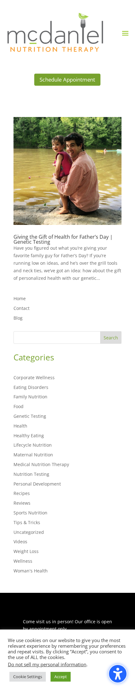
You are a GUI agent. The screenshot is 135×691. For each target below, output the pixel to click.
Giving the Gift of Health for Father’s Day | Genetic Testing (63, 239)
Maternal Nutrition (33, 455)
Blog (18, 318)
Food (19, 406)
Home (20, 298)
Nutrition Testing (31, 474)
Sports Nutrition (30, 513)
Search (111, 338)
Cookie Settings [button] (27, 676)
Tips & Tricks (27, 522)
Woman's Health (31, 571)
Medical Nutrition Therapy (41, 464)
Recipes (22, 493)
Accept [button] (60, 676)
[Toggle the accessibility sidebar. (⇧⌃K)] (117, 673)
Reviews (22, 503)
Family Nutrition (30, 397)
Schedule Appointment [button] (67, 79)
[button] (125, 33)
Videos (20, 542)
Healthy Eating (29, 436)
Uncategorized (29, 532)
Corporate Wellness (34, 377)
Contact (22, 308)
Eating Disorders (31, 387)
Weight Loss (26, 551)
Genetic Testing (30, 416)
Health (20, 426)
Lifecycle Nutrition (33, 445)
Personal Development (37, 484)
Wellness (23, 561)
